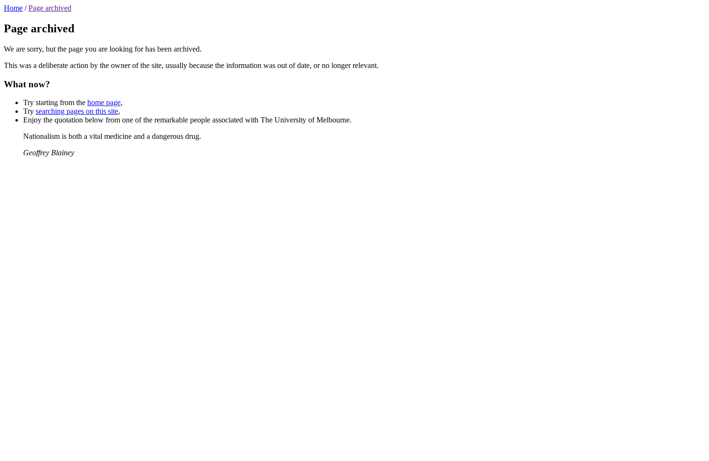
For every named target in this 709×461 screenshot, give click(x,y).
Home (13, 8)
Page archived (49, 8)
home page (104, 102)
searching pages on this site (77, 111)
